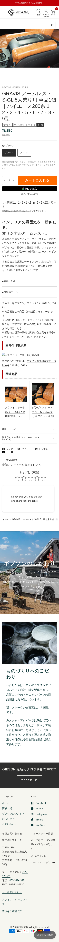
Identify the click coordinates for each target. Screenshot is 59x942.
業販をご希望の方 (12, 911)
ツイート (26, 449)
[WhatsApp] (4, 452)
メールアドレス (38, 856)
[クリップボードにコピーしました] (12, 452)
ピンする (43, 449)
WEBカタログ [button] (29, 779)
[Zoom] (52, 25)
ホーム (5, 519)
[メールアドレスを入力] (53, 862)
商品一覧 (7, 808)
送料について (9, 429)
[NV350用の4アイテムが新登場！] (29, 2)
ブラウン (9, 152)
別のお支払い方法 (29, 194)
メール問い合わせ (12, 892)
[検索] (38, 12)
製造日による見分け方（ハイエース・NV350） (22, 438)
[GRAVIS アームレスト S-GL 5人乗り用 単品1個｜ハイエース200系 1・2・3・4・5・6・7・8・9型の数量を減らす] (4, 180)
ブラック (24, 152)
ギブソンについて (12, 813)
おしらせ (7, 818)
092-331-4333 (17, 880)
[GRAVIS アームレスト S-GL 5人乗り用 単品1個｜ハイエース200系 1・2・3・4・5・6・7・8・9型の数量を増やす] (13, 180)
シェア (9, 449)
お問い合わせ (9, 824)
